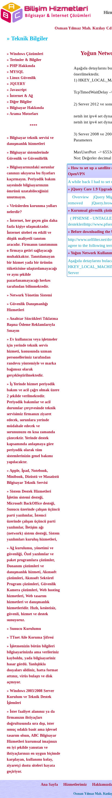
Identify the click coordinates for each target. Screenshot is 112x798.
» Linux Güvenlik (21, 78)
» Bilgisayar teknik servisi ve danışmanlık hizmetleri (30, 141)
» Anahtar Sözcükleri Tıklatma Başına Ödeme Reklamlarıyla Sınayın (32, 325)
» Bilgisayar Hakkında (25, 108)
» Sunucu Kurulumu (24, 629)
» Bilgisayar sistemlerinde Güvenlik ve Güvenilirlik (28, 155)
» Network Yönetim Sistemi (29, 295)
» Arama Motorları (22, 114)
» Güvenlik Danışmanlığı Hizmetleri (27, 307)
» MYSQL (15, 72)
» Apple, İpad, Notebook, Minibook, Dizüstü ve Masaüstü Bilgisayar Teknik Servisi (33, 477)
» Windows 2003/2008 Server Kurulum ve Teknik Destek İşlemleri (30, 697)
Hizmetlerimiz (75, 784)
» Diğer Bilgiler (19, 102)
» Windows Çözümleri (25, 54)
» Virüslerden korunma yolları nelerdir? (32, 209)
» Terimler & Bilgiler (24, 60)
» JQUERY (16, 84)
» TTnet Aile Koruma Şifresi (30, 637)
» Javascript (17, 90)
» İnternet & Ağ (20, 96)
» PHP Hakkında (21, 66)
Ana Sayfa (49, 784)
